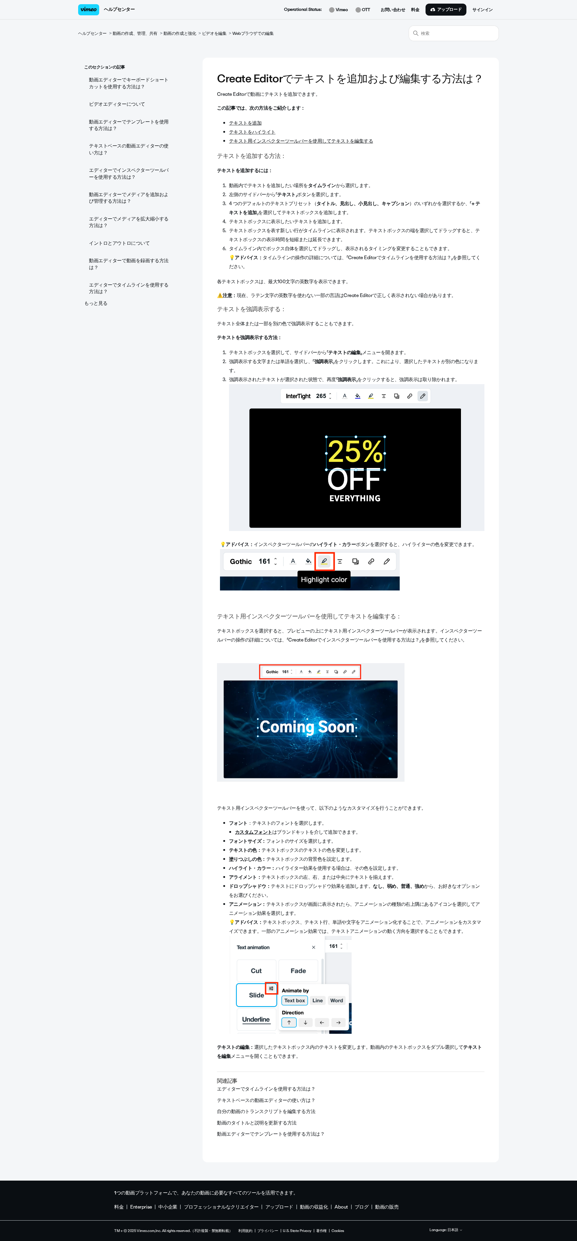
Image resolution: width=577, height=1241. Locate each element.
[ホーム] (88, 9)
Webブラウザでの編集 (252, 33)
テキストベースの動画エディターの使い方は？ (129, 149)
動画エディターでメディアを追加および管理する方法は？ (129, 197)
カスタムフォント (253, 832)
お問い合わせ (393, 10)
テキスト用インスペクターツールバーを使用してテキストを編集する (301, 141)
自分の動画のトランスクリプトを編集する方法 (266, 1111)
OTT (365, 10)
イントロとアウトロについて (119, 243)
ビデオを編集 (214, 33)
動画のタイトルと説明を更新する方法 (257, 1123)
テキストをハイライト (252, 132)
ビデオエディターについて (117, 104)
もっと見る (96, 303)
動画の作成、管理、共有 (135, 33)
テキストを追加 (245, 123)
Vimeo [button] (341, 10)
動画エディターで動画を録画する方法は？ (129, 263)
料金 (415, 10)
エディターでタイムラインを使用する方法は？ (129, 288)
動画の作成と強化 (179, 33)
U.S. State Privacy (297, 1231)
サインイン (482, 10)
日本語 (453, 1230)
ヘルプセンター (119, 9)
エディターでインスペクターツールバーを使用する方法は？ (129, 173)
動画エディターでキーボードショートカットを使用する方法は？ (129, 83)
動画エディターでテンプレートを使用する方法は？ (129, 125)
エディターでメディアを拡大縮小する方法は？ (129, 222)
